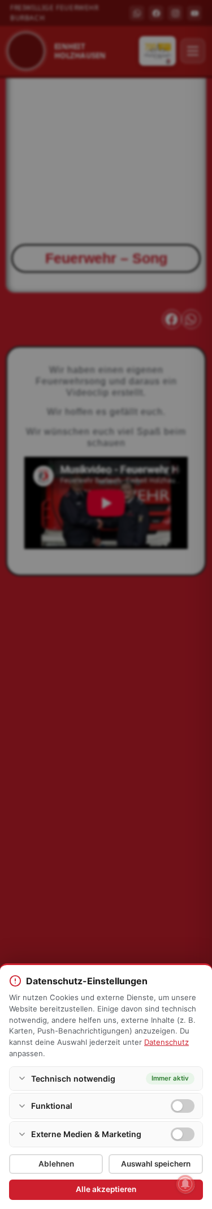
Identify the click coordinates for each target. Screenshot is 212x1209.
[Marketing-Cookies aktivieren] (182, 1134)
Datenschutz (166, 1042)
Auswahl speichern (156, 1163)
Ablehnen (56, 1163)
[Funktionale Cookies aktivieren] (182, 1106)
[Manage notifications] (185, 1184)
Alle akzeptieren (106, 1189)
